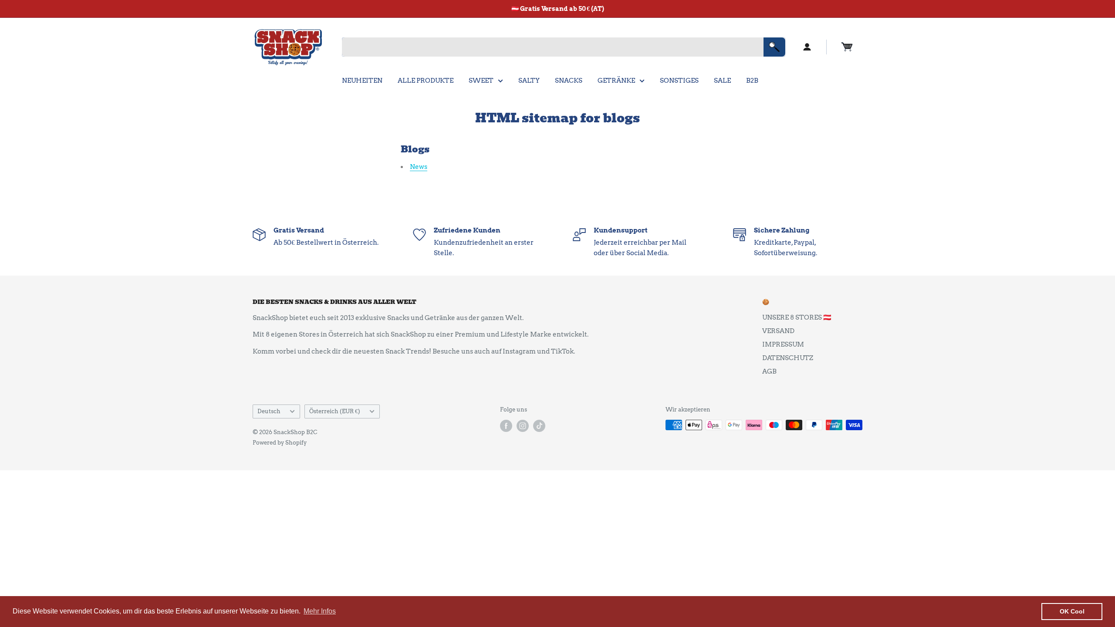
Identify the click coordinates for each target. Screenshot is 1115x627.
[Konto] (807, 47)
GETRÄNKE (616, 80)
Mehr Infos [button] (320, 611)
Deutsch (268, 411)
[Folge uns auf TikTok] (539, 426)
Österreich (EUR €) (334, 411)
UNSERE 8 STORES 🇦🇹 (796, 317)
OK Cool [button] (1072, 611)
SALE (722, 80)
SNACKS (568, 80)
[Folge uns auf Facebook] (506, 426)
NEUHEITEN (362, 80)
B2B (752, 80)
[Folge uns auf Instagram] (523, 426)
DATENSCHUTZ (787, 358)
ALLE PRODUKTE (425, 80)
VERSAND (778, 331)
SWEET (481, 80)
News (418, 167)
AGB (769, 371)
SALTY (529, 80)
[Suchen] (774, 47)
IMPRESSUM (783, 344)
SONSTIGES (679, 80)
